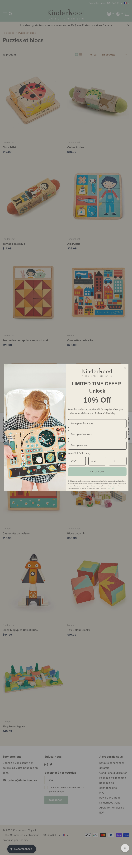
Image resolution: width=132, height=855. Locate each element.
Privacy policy (111, 488)
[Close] (124, 368)
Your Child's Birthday (79, 453)
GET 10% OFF (97, 471)
